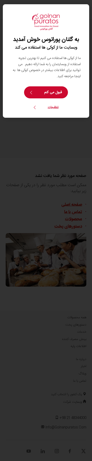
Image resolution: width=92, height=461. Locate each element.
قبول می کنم (53, 92)
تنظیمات (53, 107)
